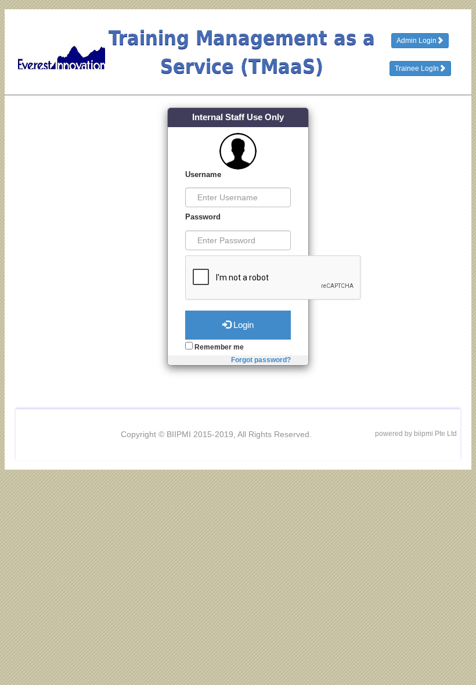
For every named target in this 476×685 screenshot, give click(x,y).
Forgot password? (261, 360)
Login (242, 325)
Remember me (218, 347)
